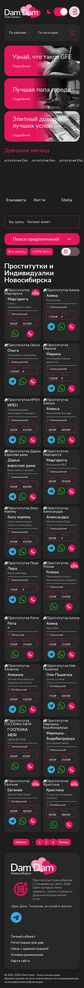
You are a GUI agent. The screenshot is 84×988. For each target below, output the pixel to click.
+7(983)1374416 (71, 326)
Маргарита (18, 299)
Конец (63, 842)
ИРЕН (13, 405)
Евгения (15, 790)
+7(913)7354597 (71, 706)
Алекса (52, 408)
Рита (12, 623)
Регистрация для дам (27, 943)
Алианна (15, 674)
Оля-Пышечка (59, 674)
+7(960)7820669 (32, 709)
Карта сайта (20, 961)
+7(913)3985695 (32, 496)
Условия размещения (27, 955)
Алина (52, 295)
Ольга (13, 350)
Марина (53, 354)
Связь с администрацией (29, 949)
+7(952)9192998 (71, 769)
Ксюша (52, 572)
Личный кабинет (23, 936)
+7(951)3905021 (32, 599)
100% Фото (41, 251)
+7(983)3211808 (71, 491)
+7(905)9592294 (71, 548)
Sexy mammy (19, 517)
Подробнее (21, 66)
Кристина (55, 790)
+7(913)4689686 (71, 440)
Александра (57, 517)
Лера (12, 568)
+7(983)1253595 (69, 606)
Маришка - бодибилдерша (60, 735)
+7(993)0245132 (32, 821)
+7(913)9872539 (32, 551)
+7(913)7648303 (32, 440)
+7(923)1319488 (32, 381)
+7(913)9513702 (71, 388)
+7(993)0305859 (69, 824)
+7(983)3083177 (30, 333)
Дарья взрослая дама (21, 463)
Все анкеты (17, 251)
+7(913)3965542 (30, 766)
